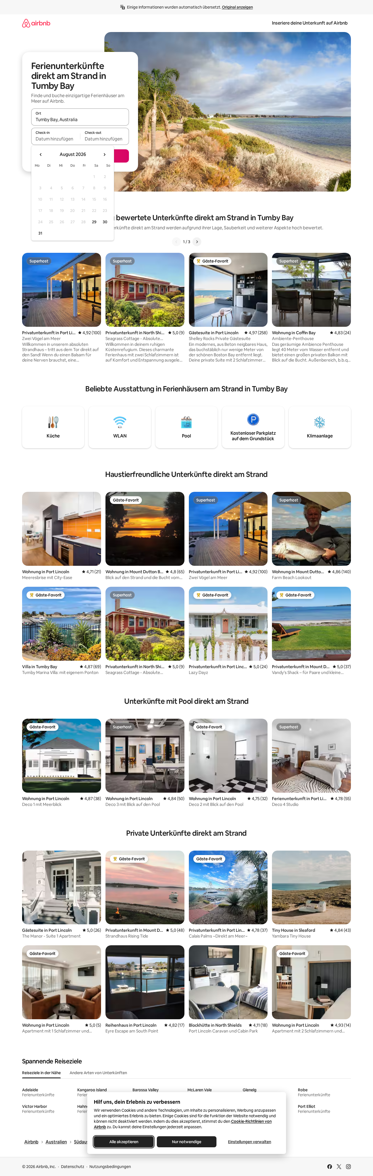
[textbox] (56, 139)
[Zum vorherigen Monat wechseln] (41, 154)
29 (94, 221)
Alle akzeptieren (123, 1141)
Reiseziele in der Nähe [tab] (41, 1072)
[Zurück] (176, 241)
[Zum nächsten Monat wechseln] (104, 154)
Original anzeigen (237, 7)
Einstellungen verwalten (249, 1141)
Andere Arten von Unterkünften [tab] (98, 1072)
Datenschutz (72, 1166)
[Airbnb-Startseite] (36, 23)
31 (40, 233)
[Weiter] (196, 241)
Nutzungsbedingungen (110, 1166)
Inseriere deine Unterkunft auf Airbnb (310, 23)
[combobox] (80, 119)
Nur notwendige (186, 1141)
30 (105, 221)
